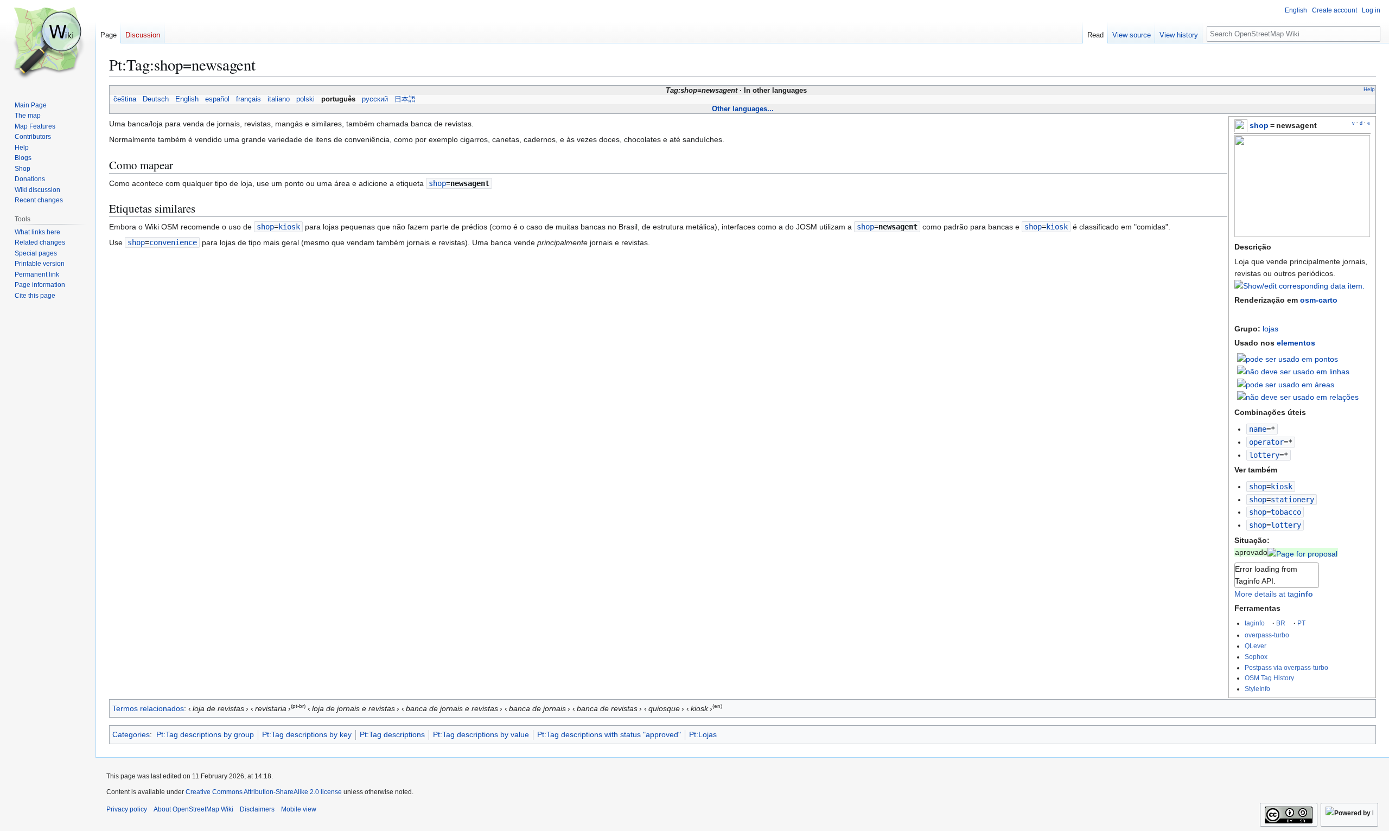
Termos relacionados (148, 708)
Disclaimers (257, 809)
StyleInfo (1257, 688)
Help (1369, 89)
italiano (278, 99)
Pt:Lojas (703, 734)
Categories (131, 734)
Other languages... (743, 109)
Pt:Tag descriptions (392, 734)
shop (1259, 125)
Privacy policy (126, 809)
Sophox (1256, 656)
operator (1266, 442)
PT (1301, 623)
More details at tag (1273, 594)
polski (305, 99)
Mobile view (298, 809)
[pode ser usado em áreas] (1285, 383)
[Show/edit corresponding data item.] (1299, 286)
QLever (1255, 645)
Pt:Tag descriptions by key (307, 734)
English (187, 99)
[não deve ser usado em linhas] (1293, 371)
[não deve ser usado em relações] (1298, 396)
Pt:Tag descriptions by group (205, 734)
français (248, 99)
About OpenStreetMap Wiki (193, 809)
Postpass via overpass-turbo (1286, 667)
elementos (1296, 342)
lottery (1264, 455)
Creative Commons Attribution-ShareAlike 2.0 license (264, 792)
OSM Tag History (1269, 677)
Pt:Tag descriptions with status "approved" (609, 734)
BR (1280, 623)
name (1257, 429)
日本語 (405, 99)
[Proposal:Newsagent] (1302, 552)
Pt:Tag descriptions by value (481, 734)
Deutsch (156, 99)
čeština (124, 99)
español (217, 99)
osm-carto (1318, 300)
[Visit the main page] (47, 43)
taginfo (1255, 623)
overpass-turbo (1267, 634)
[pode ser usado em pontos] (1287, 358)
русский (375, 99)
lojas (1270, 328)
